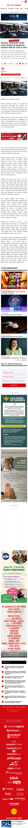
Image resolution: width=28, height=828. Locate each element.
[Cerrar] (27, 820)
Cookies (14, 709)
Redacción (3, 71)
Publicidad (22, 707)
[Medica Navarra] (20, 789)
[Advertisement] (14, 527)
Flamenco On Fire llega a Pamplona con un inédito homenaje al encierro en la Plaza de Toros (14, 697)
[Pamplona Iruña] (20, 799)
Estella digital (14, 40)
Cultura (21, 8)
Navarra (17, 8)
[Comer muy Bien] (7, 794)
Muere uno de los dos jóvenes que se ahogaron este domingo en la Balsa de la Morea (13, 687)
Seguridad (19, 709)
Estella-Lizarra (4, 8)
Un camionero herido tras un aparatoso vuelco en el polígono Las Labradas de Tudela (13, 667)
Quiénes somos (10, 707)
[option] (14, 5)
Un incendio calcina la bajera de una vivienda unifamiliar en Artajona (12, 702)
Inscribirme (14, 385)
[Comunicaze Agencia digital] (14, 715)
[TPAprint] (7, 799)
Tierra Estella (11, 8)
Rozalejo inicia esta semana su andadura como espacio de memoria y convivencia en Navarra (14, 692)
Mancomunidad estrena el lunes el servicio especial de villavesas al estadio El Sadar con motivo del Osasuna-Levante (14, 682)
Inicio (4, 707)
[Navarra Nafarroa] (14, 804)
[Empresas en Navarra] (7, 789)
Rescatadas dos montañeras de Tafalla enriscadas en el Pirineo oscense (13, 677)
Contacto (17, 707)
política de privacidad (20, 380)
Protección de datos (14, 711)
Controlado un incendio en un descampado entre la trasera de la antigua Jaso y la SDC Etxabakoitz (14, 672)
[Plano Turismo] (20, 794)
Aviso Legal (8, 709)
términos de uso (11, 380)
